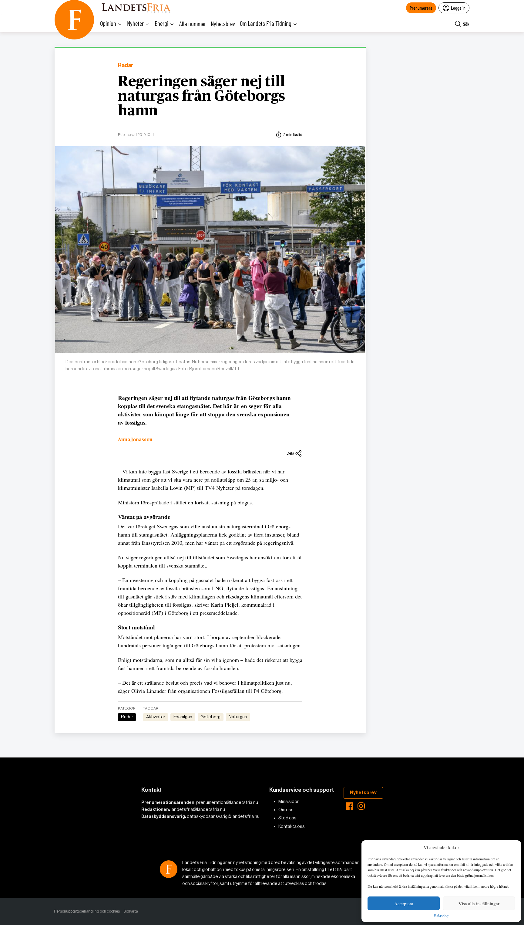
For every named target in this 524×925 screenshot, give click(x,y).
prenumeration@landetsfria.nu (227, 802)
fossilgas (182, 716)
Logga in (458, 8)
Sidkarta (130, 911)
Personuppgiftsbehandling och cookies (87, 911)
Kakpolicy (441, 915)
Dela (290, 453)
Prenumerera (421, 8)
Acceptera (403, 903)
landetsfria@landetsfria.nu (198, 809)
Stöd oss (287, 817)
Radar (125, 65)
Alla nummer (192, 23)
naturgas (238, 716)
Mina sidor (288, 801)
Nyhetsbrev (223, 23)
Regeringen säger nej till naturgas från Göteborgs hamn (201, 96)
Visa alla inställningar (478, 903)
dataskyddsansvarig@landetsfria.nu (223, 816)
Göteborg (210, 716)
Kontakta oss (291, 826)
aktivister (155, 716)
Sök (466, 24)
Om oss (286, 809)
